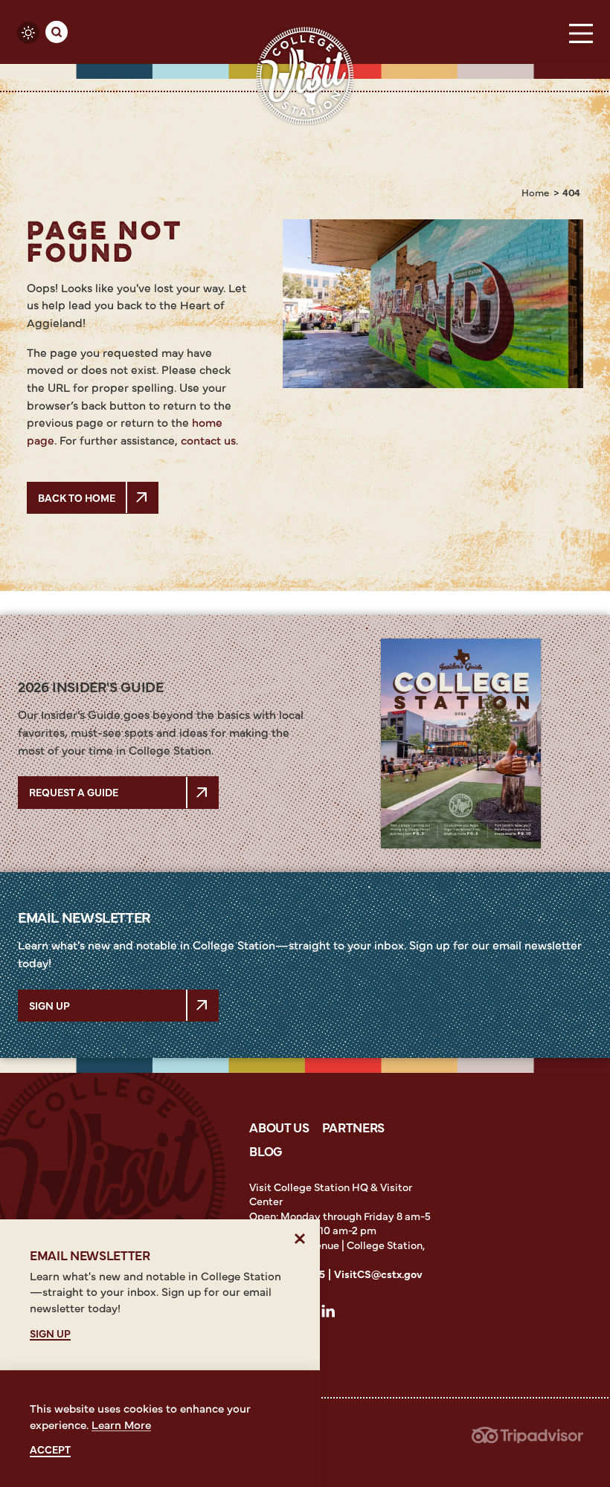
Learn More (121, 1424)
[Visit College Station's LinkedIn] (332, 1314)
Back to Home (76, 497)
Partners (353, 1126)
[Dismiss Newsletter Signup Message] (300, 1239)
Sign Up (49, 1005)
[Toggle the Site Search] (56, 32)
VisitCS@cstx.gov (378, 1273)
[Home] (304, 75)
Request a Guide (73, 791)
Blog (266, 1150)
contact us (208, 439)
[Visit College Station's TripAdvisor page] (527, 1439)
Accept (50, 1449)
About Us (279, 1126)
